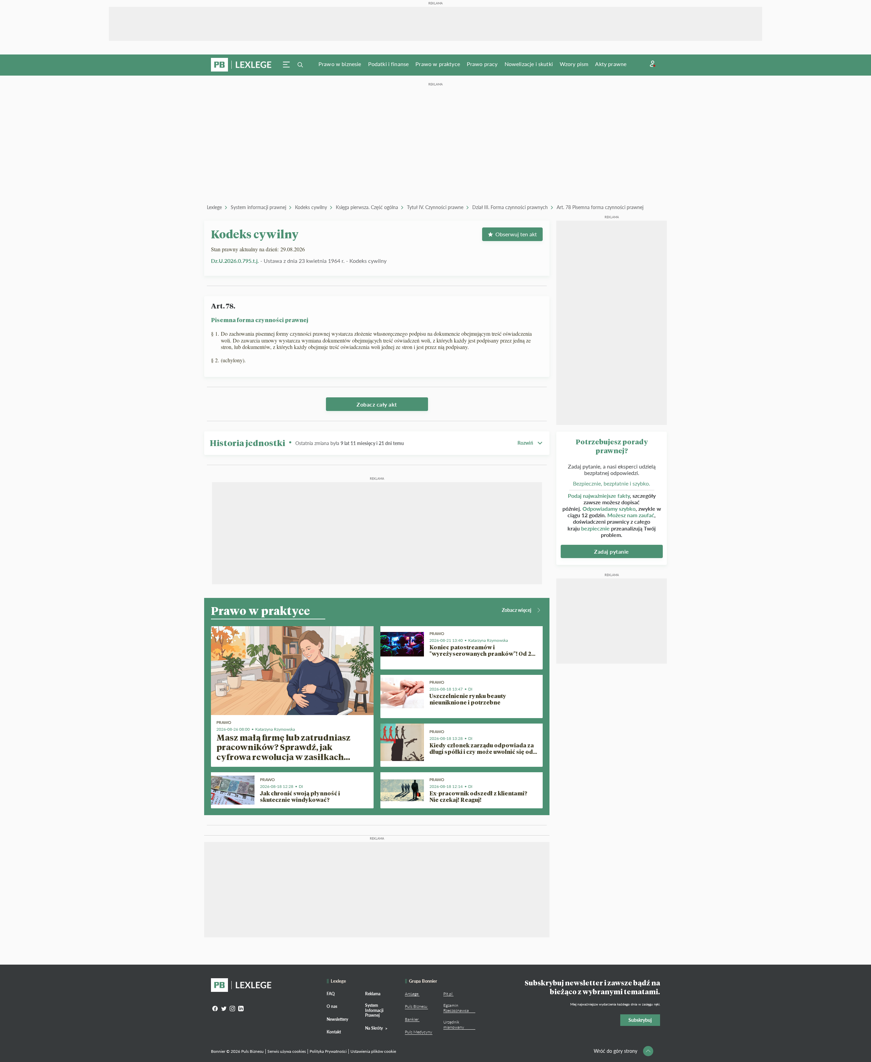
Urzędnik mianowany (453, 1024)
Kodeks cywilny (311, 207)
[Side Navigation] (286, 65)
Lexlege (214, 207)
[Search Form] (300, 65)
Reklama (372, 993)
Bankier (411, 1019)
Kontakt (334, 1031)
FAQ (331, 993)
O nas (332, 1006)
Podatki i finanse (388, 64)
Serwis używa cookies (286, 1051)
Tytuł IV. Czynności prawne (435, 207)
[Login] (652, 63)
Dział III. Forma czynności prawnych (510, 207)
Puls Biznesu (416, 1006)
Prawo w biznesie (339, 64)
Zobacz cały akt (377, 404)
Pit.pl (448, 993)
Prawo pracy (482, 64)
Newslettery (337, 1019)
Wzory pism (574, 64)
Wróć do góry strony (615, 1051)
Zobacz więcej (516, 610)
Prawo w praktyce (437, 64)
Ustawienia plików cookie (373, 1051)
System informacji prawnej (258, 207)
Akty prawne (610, 64)
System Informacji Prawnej (374, 1010)
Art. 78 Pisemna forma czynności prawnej (600, 207)
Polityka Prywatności (328, 1051)
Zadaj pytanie (611, 551)
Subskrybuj (640, 1020)
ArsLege (411, 993)
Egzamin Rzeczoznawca (456, 1008)
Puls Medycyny (418, 1031)
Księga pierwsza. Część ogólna (367, 207)
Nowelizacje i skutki (529, 64)
